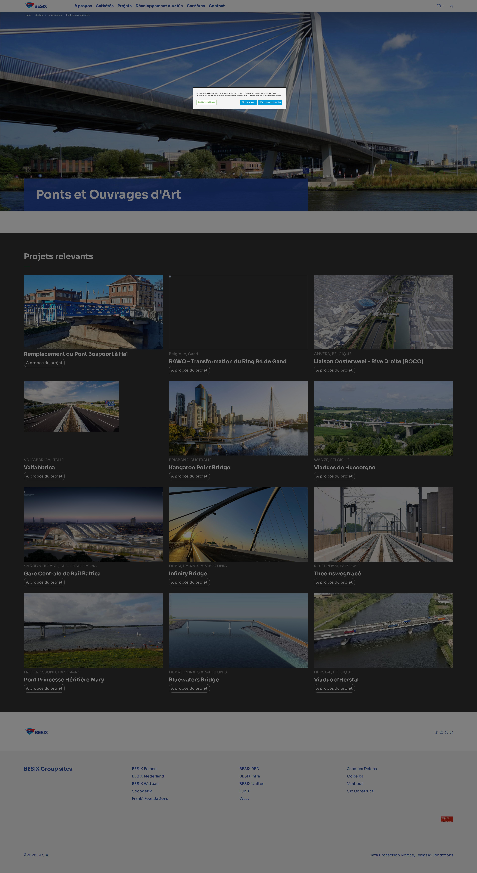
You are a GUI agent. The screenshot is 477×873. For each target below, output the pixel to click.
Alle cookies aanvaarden (270, 102)
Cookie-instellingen (206, 102)
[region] (239, 98)
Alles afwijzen (248, 102)
